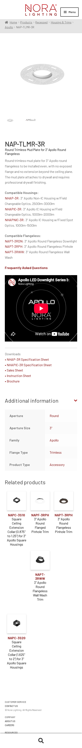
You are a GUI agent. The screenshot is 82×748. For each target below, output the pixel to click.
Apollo (9, 27)
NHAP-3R (12, 198)
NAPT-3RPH (13, 246)
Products (26, 22)
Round (54, 416)
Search (41, 741)
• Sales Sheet (14, 370)
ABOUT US (10, 721)
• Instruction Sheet (18, 376)
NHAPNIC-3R (14, 220)
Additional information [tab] (31, 400)
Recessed (41, 22)
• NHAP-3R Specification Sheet (27, 359)
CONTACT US (11, 706)
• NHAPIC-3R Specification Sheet (28, 365)
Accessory (57, 465)
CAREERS (9, 725)
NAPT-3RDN (13, 241)
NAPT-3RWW (14, 252)
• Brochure (12, 381)
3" (51, 428)
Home (13, 22)
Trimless (56, 452)
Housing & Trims (61, 22)
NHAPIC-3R (13, 209)
